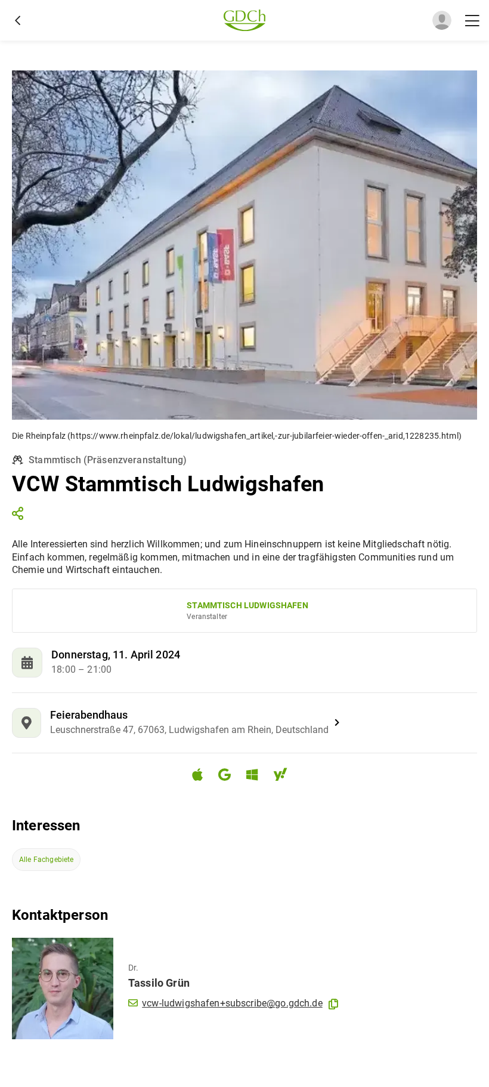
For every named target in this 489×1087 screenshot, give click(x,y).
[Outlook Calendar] (256, 776)
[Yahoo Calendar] (285, 776)
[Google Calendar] (229, 776)
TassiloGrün (159, 983)
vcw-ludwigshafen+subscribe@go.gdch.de (232, 1003)
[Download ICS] (202, 774)
